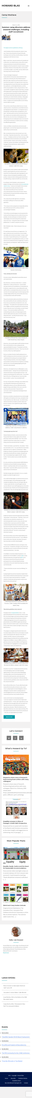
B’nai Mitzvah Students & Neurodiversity (14, 1045)
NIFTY (22, 557)
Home (6, 1078)
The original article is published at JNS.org (13, 47)
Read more (9, 717)
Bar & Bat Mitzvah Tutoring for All (13, 1083)
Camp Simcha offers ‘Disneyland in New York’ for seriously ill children (14, 1005)
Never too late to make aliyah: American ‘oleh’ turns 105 (14, 987)
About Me (13, 1078)
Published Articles (22, 1078)
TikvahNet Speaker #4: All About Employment (16, 1037)
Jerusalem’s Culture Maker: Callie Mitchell (14, 992)
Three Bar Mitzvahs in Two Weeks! (12, 1061)
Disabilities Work (16, 1080)
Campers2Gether (15, 612)
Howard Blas (11, 5)
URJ (22, 555)
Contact (26, 1083)
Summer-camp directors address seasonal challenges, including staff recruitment (16, 29)
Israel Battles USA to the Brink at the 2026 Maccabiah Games (15, 998)
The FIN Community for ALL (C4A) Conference (16, 1053)
